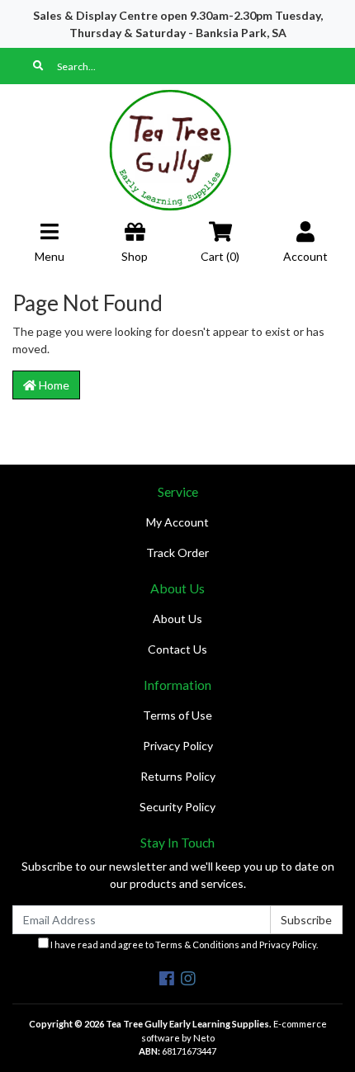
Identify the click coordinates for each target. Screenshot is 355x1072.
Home (52, 385)
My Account (177, 522)
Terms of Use (177, 715)
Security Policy (177, 807)
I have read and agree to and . (183, 944)
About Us (177, 619)
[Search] (38, 66)
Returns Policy (177, 776)
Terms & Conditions (197, 944)
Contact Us (177, 649)
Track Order (177, 552)
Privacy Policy (178, 746)
